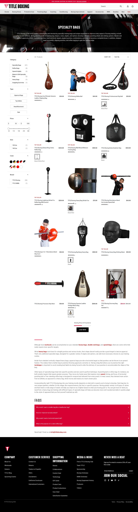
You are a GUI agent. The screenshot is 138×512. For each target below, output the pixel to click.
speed (103, 374)
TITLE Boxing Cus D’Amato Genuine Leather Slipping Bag (45, 97)
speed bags (107, 345)
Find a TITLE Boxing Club (85, 462)
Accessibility (129, 502)
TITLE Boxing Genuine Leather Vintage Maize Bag (77, 304)
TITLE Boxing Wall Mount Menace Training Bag (78, 148)
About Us (8, 462)
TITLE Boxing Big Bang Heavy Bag (78, 252)
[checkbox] (19, 65)
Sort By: (107, 57)
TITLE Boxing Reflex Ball (75, 96)
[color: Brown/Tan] (70, 312)
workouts (48, 345)
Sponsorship (81, 469)
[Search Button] (121, 6)
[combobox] (112, 6)
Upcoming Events (10, 477)
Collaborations (57, 469)
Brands (55, 466)
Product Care (57, 484)
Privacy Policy (120, 502)
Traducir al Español (35, 469)
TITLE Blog (8, 473)
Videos (79, 488)
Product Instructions (59, 488)
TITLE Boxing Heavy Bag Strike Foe (78, 200)
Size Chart (56, 492)
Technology (56, 477)
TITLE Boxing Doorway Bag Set (109, 304)
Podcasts (80, 484)
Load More (82, 329)
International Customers (36, 484)
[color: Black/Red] (104, 104)
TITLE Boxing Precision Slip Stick (44, 303)
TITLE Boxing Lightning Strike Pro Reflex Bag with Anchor (44, 201)
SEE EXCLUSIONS (81, 1)
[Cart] (132, 6)
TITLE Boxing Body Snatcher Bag (111, 148)
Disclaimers (33, 477)
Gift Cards (56, 481)
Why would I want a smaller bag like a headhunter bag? (53, 407)
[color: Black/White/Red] (37, 157)
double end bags (94, 345)
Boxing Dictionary (82, 473)
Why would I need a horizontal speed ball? (49, 418)
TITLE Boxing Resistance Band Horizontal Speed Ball (110, 201)
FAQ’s (30, 473)
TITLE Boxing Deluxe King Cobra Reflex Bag (44, 148)
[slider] (8, 129)
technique (38, 365)
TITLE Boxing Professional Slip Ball (112, 96)
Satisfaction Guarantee (60, 496)
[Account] (128, 6)
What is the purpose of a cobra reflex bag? (49, 424)
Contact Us (32, 462)
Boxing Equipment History (85, 480)
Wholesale (8, 465)
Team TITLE (81, 465)
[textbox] (13, 123)
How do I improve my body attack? (47, 413)
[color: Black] (104, 156)
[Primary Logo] (17, 6)
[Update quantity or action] (50, 1)
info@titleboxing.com (58, 432)
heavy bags (83, 345)
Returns (31, 465)
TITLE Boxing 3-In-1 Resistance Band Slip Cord (45, 253)
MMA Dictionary (82, 477)
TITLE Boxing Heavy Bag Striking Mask (113, 252)
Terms (113, 502)
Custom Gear (57, 473)
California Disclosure (35, 480)
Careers (7, 469)
